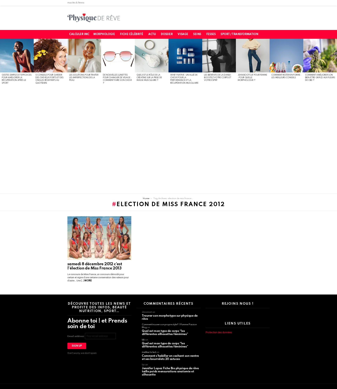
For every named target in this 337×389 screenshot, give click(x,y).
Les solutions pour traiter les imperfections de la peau (83, 78)
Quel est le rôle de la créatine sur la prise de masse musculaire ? (149, 78)
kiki (143, 340)
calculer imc (79, 34)
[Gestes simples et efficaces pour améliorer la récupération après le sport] (17, 55)
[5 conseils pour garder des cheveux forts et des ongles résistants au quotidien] (50, 55)
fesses (211, 34)
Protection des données (219, 332)
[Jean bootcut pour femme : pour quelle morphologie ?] (253, 55)
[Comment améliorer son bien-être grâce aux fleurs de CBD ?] (320, 55)
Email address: (76, 336)
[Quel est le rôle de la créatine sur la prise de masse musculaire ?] (151, 55)
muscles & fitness (75, 3)
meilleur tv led (149, 352)
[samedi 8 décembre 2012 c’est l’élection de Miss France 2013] (99, 238)
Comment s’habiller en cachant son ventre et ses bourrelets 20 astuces (170, 357)
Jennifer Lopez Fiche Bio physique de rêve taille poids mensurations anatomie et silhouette (170, 371)
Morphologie (104, 34)
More (88, 280)
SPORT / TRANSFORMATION (239, 34)
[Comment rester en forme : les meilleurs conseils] (286, 55)
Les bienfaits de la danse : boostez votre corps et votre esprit (218, 78)
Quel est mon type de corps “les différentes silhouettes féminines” (165, 333)
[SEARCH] (269, 34)
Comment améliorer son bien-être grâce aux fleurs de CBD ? (320, 78)
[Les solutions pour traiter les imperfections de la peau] (84, 55)
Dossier (167, 34)
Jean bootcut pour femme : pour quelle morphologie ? (252, 78)
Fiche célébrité (131, 34)
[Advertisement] (17, 139)
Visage (183, 34)
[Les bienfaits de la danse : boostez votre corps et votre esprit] (219, 55)
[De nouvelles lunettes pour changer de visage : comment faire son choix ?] (118, 55)
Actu (152, 34)
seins (197, 34)
